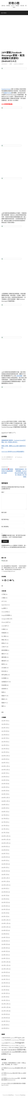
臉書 (16, 1052)
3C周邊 (3, 1037)
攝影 (2, 1050)
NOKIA (19, 1045)
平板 (25, 1047)
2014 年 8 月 (4, 934)
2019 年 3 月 (4, 787)
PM (21, 1045)
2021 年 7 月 (4, 738)
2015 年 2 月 (4, 913)
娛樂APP (3, 643)
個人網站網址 (5, 526)
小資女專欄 (19, 376)
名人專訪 (3, 636)
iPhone (6, 1045)
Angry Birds (12, 1037)
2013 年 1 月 (4, 1000)
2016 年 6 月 (4, 857)
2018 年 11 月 (4, 801)
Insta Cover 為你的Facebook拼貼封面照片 (12, 451)
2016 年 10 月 (4, 843)
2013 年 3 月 (4, 993)
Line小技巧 (4, 626)
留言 (3, 492)
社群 (10, 1052)
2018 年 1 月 (4, 811)
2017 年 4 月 (4, 825)
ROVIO (24, 1045)
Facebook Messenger (6, 459)
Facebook (19, 457)
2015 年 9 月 (4, 888)
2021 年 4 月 (4, 748)
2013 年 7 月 (4, 979)
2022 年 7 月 (4, 720)
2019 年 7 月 (4, 773)
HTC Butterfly (12, 1043)
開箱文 (3, 699)
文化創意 (3, 667)
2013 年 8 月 (4, 976)
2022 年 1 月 (4, 727)
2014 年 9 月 (4, 930)
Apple (19, 1037)
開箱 (10, 1054)
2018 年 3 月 (4, 804)
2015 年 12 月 (4, 878)
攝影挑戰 (3, 657)
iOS (2, 1045)
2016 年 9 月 (4, 846)
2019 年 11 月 (4, 766)
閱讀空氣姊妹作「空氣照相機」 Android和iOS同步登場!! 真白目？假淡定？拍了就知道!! (21, 473)
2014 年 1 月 (4, 958)
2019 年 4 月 (4, 783)
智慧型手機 (21, 1050)
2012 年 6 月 (4, 1025)
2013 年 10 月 (4, 969)
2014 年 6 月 (4, 941)
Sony (7, 1047)
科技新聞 (3, 685)
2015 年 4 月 (4, 906)
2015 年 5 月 (4, 902)
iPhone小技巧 (5, 622)
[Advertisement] (14, 33)
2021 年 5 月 (4, 745)
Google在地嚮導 (5, 615)
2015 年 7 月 (4, 895)
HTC (9, 1043)
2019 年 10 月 (4, 769)
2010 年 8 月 (4, 1028)
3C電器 (3, 598)
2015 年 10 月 (4, 885)
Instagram (19, 1042)
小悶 (10, 64)
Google (23, 1040)
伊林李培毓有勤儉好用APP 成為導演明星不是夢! (7, 471)
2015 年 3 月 (4, 909)
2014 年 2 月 (4, 955)
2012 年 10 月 (4, 1011)
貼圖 (2, 692)
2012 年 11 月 (4, 1007)
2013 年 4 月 (4, 990)
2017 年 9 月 (4, 815)
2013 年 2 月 (4, 997)
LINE (17, 1045)
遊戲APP (3, 695)
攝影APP (3, 653)
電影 (2, 706)
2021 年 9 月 (4, 731)
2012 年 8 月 (4, 1018)
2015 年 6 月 (4, 899)
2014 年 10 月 (4, 927)
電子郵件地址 (5, 519)
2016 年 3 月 (4, 867)
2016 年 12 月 (4, 836)
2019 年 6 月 (4, 776)
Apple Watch (4, 605)
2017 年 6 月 (4, 822)
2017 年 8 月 (4, 818)
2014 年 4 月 (4, 948)
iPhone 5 (9, 1045)
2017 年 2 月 (4, 829)
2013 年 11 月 (4, 965)
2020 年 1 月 (4, 762)
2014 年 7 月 (4, 937)
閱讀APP (3, 702)
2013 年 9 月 (4, 972)
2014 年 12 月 (4, 920)
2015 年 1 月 (4, 916)
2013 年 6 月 (4, 983)
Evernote (2, 1040)
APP (5, 457)
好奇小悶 (14, 3)
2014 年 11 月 (4, 923)
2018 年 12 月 (4, 797)
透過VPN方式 (7, 93)
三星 (10, 1047)
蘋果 (19, 1052)
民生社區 (3, 671)
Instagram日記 (5, 619)
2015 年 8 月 (4, 892)
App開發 (3, 608)
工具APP (3, 646)
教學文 (3, 664)
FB (20, 1040)
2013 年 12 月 (4, 962)
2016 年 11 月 (4, 839)
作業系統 (12, 1047)
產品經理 (7, 1052)
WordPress (11, 1095)
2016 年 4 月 (4, 864)
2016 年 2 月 (4, 871)
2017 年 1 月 (4, 832)
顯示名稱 (4, 512)
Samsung (3, 1047)
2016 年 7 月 (4, 853)
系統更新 (3, 688)
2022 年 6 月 (4, 724)
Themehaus (22, 1095)
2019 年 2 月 (4, 790)
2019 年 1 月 (4, 794)
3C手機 (3, 594)
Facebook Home (5, 89)
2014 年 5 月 (4, 944)
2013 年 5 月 (4, 986)
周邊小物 (3, 639)
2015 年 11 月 (4, 881)
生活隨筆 (3, 678)
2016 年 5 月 (4, 860)
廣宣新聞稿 (4, 650)
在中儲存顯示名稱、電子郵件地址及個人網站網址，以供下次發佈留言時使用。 (13, 536)
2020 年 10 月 (4, 755)
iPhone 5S (13, 1045)
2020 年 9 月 (4, 759)
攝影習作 (3, 660)
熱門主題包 (4, 674)
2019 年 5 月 (4, 780)
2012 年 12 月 (4, 1004)
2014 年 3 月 (4, 951)
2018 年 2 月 (4, 808)
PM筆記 (3, 629)
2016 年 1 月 (4, 874)
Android (7, 1038)
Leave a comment (19, 64)
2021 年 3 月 (4, 752)
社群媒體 (13, 1052)
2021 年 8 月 (4, 734)
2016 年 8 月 (4, 850)
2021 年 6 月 (4, 741)
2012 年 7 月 (4, 1021)
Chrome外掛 (4, 612)
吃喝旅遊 (3, 632)
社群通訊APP (9, 457)
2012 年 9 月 (4, 1014)
